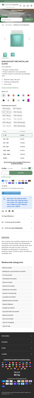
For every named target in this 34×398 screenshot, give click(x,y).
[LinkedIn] (19, 375)
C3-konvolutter (7, 275)
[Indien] (9, 364)
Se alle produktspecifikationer (10, 87)
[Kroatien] (20, 364)
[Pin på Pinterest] (12, 211)
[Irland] (13, 364)
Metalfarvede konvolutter (10, 300)
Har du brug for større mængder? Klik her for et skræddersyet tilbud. (17, 162)
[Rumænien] (16, 366)
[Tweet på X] (6, 211)
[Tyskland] (18, 368)
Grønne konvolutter (8, 286)
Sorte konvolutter (8, 319)
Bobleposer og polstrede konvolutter (14, 271)
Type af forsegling (8, 322)
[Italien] (16, 364)
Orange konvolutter (8, 308)
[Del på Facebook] (9, 211)
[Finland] (26, 362)
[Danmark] (16, 362)
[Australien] (6, 362)
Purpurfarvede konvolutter (10, 311)
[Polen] (9, 366)
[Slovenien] (30, 366)
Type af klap (6, 326)
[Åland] (3, 362)
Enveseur (11, 394)
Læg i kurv (21, 172)
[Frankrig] (30, 362)
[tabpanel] (17, 247)
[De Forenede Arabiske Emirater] (20, 362)
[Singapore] (23, 366)
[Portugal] (13, 366)
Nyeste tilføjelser (7, 304)
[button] (28, 5)
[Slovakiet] (26, 366)
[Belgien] (9, 362)
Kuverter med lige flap (9, 293)
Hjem (3, 25)
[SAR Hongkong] (20, 366)
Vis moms (24, 168)
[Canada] (13, 362)
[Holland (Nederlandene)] (6, 364)
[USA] (21, 368)
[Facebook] (15, 375)
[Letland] (23, 364)
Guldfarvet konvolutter (9, 289)
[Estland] (23, 362)
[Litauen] (26, 364)
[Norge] (3, 366)
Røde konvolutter (7, 315)
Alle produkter (9, 25)
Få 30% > (28, 19)
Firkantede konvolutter (9, 279)
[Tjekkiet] (15, 368)
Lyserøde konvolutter (9, 297)
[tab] (5, 237)
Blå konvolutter (7, 268)
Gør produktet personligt (12, 193)
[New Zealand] (30, 364)
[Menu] (31, 5)
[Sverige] (11, 368)
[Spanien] (8, 368)
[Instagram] (17, 375)
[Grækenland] (3, 364)
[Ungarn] (25, 368)
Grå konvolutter (7, 282)
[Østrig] (6, 366)
